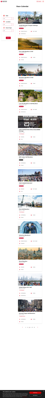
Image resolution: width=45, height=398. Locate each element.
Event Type (9, 27)
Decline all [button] (35, 395)
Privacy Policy (25, 396)
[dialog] (22, 394)
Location (8, 21)
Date (7, 15)
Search (8, 37)
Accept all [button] (35, 392)
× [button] (43, 391)
